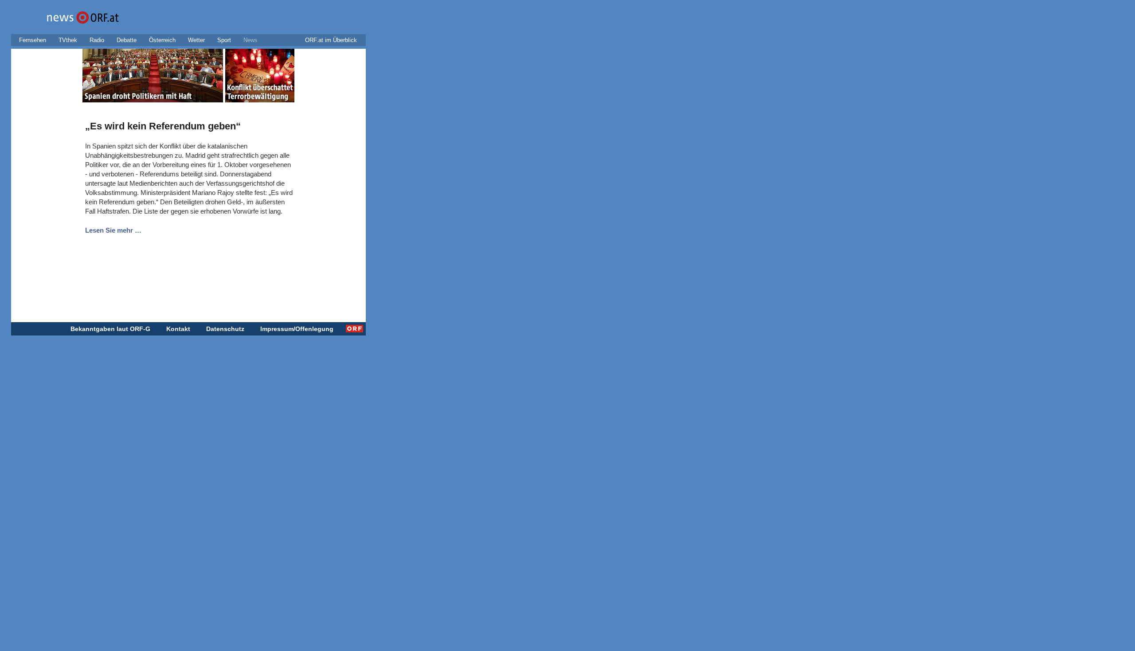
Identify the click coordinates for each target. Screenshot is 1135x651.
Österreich (162, 40)
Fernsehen (32, 40)
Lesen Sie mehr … (113, 230)
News (250, 40)
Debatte (127, 40)
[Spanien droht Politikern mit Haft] (152, 77)
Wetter (196, 40)
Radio (97, 40)
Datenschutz (225, 328)
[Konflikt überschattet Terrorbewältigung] (259, 77)
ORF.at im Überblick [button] (331, 40)
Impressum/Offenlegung (296, 328)
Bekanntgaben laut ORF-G (110, 328)
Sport (224, 40)
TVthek (68, 40)
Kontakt (178, 328)
